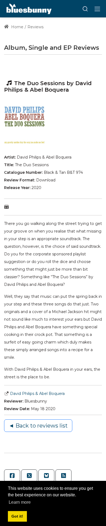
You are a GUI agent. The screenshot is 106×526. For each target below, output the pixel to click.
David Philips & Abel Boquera (37, 393)
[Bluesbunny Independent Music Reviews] (28, 8)
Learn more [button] (20, 502)
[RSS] (63, 475)
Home (16, 26)
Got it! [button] (17, 516)
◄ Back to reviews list (38, 425)
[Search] (85, 8)
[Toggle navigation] (97, 9)
